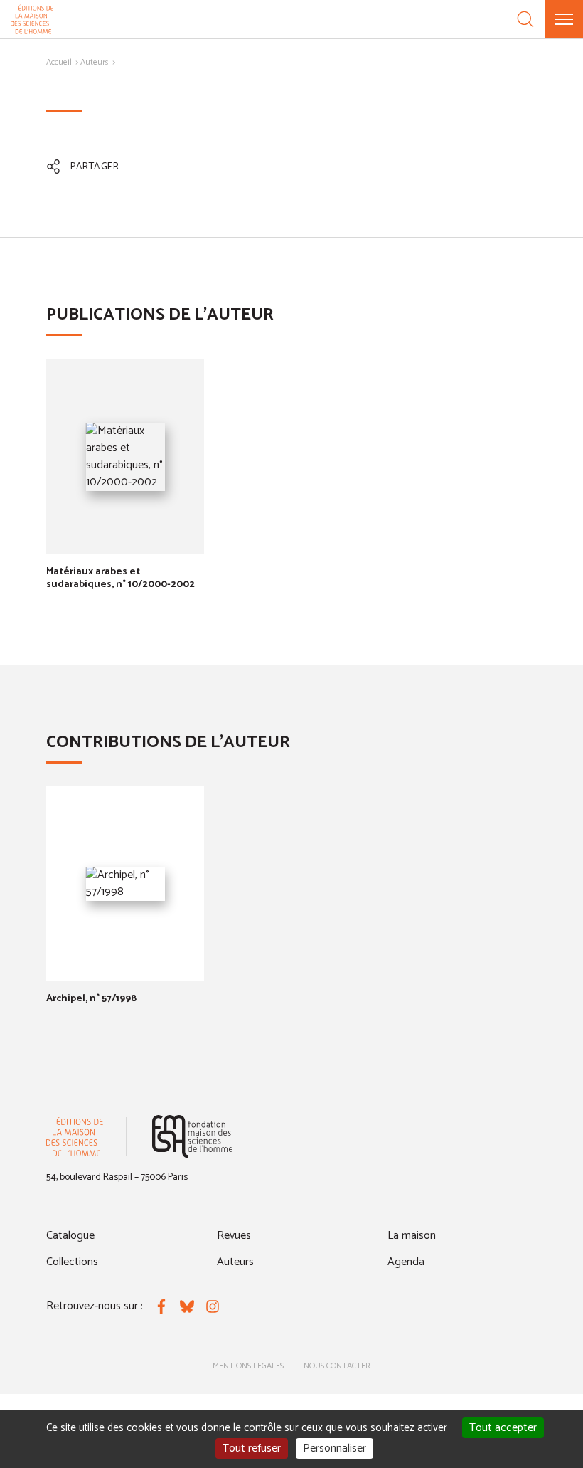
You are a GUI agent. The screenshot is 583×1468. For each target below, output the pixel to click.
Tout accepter (503, 1427)
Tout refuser (252, 1448)
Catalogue (70, 1235)
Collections (72, 1262)
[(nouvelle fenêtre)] (192, 1136)
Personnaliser (334, 1448)
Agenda (405, 1262)
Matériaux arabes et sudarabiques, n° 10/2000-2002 (120, 578)
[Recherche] (525, 19)
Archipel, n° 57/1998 (91, 999)
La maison (411, 1235)
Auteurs (94, 62)
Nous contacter (337, 1366)
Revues (234, 1235)
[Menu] (564, 19)
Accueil (59, 62)
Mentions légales (248, 1366)
